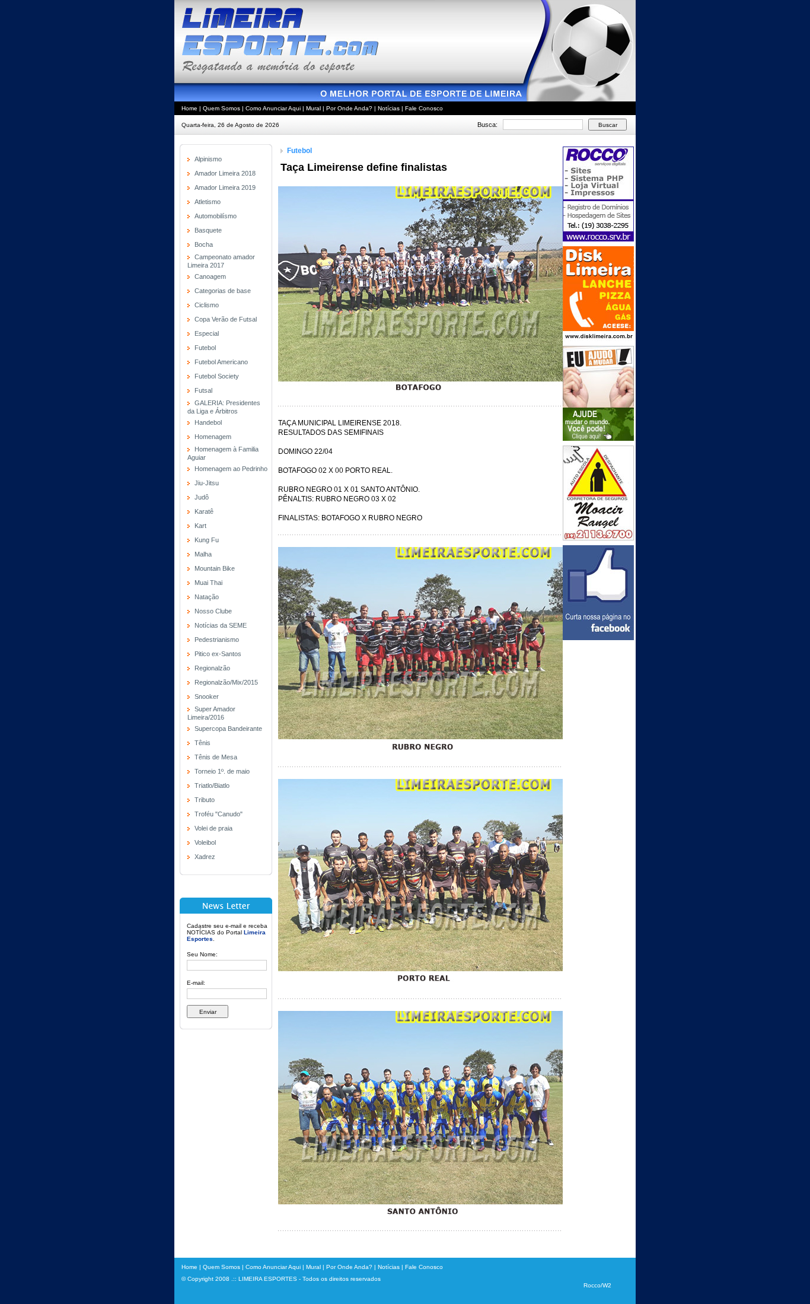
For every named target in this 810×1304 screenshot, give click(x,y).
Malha (203, 554)
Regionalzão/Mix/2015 (226, 682)
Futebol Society (216, 376)
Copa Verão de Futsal (225, 319)
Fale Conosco (424, 108)
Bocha (203, 244)
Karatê (203, 511)
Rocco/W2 (597, 1285)
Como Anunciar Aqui (273, 108)
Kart (200, 525)
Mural (313, 108)
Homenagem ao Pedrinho (230, 468)
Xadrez (204, 856)
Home (189, 108)
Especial (206, 333)
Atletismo (207, 201)
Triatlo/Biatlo (211, 785)
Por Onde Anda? (349, 108)
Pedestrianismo (216, 639)
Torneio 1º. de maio (222, 771)
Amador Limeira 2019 (225, 187)
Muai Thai (208, 582)
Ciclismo (206, 304)
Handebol (208, 422)
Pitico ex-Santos (217, 653)
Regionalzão (212, 668)
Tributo (204, 799)
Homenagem (212, 436)
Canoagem (210, 276)
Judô (201, 497)
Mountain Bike (214, 568)
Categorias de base (222, 290)
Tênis (202, 742)
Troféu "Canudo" (218, 814)
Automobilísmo (215, 216)
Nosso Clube (213, 611)
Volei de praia (213, 828)
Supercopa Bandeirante (228, 728)
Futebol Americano (221, 361)
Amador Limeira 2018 (225, 173)
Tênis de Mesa (215, 757)
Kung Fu (206, 539)
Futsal (203, 390)
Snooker (206, 696)
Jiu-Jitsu (206, 482)
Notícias (389, 108)
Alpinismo (208, 159)
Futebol (205, 347)
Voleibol (205, 842)
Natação (206, 596)
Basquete (208, 230)
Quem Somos (221, 108)
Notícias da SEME (220, 625)
